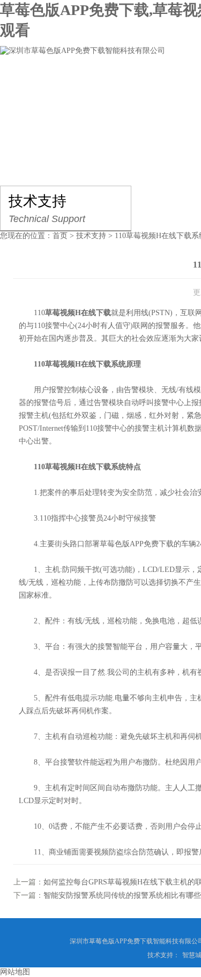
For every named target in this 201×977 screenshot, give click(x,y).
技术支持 (91, 236)
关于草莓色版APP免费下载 (119, 83)
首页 (60, 236)
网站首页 (30, 83)
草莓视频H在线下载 (78, 313)
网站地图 (15, 972)
